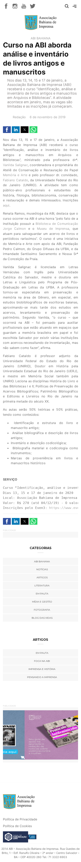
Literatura (42, 585)
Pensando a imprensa (42, 677)
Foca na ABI (42, 660)
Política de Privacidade (20, 819)
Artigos (42, 577)
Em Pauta (42, 652)
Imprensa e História (42, 669)
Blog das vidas (42, 617)
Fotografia (42, 609)
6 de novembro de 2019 (47, 117)
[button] (7, 129)
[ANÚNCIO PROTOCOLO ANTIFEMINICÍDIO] (40, 734)
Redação (19, 117)
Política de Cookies (17, 826)
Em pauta (42, 593)
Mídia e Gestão (42, 601)
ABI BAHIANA (41, 38)
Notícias (42, 569)
